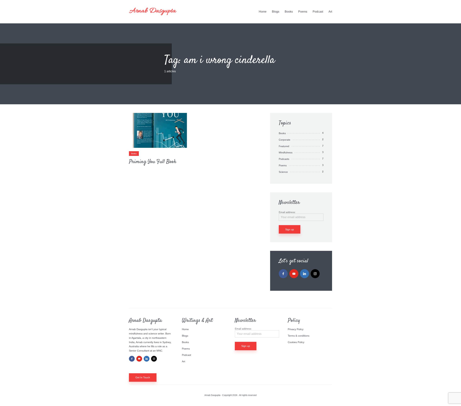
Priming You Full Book (152, 162)
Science (283, 171)
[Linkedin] (304, 273)
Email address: (287, 212)
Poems (302, 11)
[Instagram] (315, 273)
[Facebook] (283, 273)
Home (263, 11)
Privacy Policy (295, 329)
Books (289, 11)
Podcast (318, 11)
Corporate (284, 139)
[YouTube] (293, 273)
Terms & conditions (298, 335)
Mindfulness (285, 152)
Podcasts (284, 159)
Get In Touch (142, 377)
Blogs (275, 11)
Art (330, 11)
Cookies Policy (296, 342)
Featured (284, 146)
